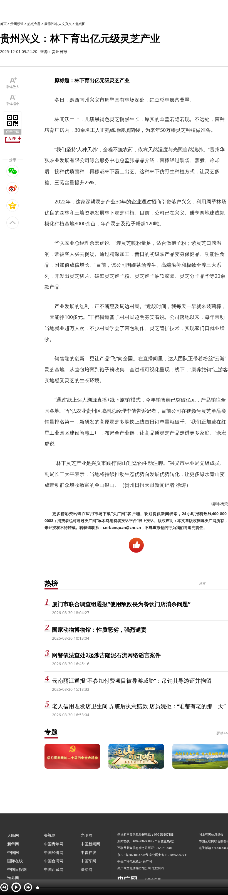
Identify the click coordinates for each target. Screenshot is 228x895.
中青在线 (88, 852)
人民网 (13, 835)
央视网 (50, 835)
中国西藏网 (53, 869)
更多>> (222, 733)
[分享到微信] (12, 171)
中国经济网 (53, 852)
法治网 (86, 869)
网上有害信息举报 (211, 834)
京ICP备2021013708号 (132, 855)
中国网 (13, 852)
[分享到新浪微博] (12, 188)
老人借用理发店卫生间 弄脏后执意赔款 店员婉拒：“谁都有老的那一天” (138, 706)
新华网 (13, 843)
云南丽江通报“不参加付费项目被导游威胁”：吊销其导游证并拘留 (132, 680)
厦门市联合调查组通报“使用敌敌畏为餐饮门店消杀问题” (121, 604)
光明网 (86, 835)
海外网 (13, 878)
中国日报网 (17, 869)
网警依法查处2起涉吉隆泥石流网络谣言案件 (106, 655)
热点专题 (34, 23)
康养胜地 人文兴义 (58, 23)
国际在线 (15, 860)
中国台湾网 (53, 860)
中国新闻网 (90, 843)
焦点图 (80, 23)
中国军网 (88, 860)
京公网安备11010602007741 (168, 855)
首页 (3, 23)
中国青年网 (53, 843)
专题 (51, 731)
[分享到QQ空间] (12, 205)
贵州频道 (17, 23)
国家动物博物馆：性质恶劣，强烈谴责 (99, 629)
